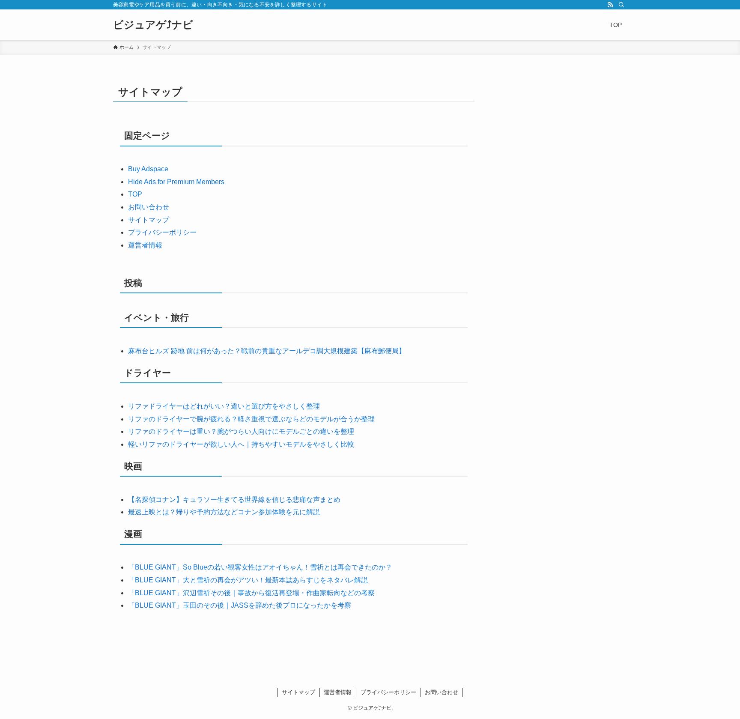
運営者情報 (145, 245)
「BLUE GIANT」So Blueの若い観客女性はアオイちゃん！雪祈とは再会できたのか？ (260, 567)
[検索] (621, 4)
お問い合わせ (148, 207)
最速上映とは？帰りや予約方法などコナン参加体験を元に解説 (224, 512)
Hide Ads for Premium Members (176, 181)
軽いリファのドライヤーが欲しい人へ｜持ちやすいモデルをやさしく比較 (241, 444)
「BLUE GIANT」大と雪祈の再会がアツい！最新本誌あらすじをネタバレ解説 (248, 580)
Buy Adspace (148, 169)
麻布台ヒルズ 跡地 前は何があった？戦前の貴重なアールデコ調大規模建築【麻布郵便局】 (267, 351)
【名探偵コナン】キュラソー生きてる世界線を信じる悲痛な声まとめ (234, 499)
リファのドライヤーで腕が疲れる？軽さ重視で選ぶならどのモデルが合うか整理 (251, 419)
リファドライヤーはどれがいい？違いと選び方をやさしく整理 (224, 406)
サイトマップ (148, 220)
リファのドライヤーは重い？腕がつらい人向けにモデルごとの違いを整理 (241, 431)
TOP (135, 194)
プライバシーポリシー (162, 232)
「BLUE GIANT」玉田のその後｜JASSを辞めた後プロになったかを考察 (239, 605)
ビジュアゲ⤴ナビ (153, 25)
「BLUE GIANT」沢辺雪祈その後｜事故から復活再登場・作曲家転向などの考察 (251, 593)
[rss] (610, 4)
